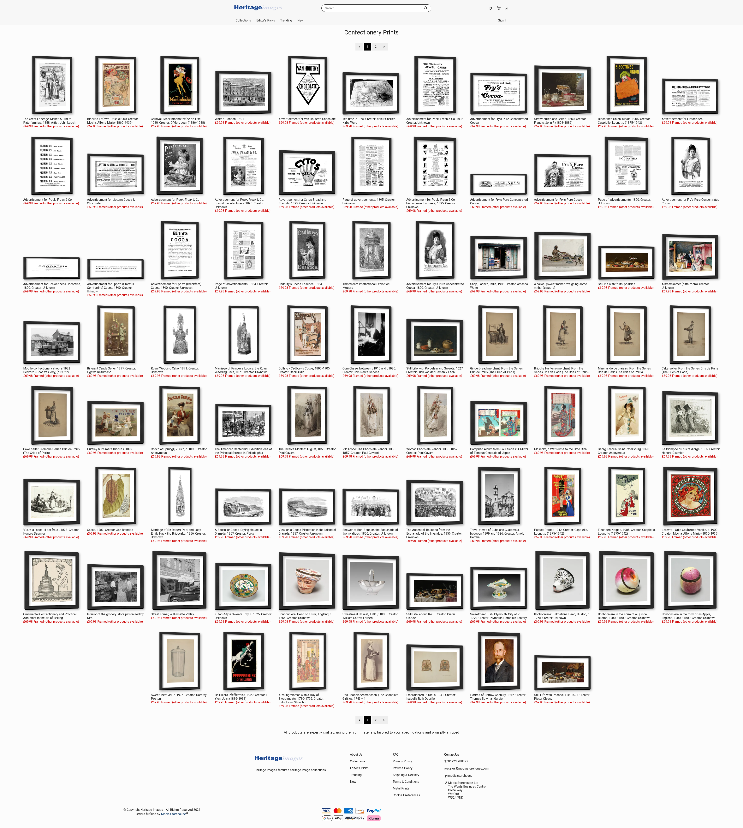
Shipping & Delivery (406, 775)
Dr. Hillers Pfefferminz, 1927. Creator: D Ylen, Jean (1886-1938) (241, 696)
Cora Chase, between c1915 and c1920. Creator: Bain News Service (369, 370)
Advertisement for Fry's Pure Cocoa (558, 199)
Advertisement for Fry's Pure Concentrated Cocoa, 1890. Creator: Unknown (435, 286)
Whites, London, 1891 (229, 119)
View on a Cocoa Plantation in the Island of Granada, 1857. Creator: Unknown (307, 531)
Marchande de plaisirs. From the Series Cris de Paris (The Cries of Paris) (624, 370)
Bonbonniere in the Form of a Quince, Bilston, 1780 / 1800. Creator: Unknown (624, 616)
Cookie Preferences (406, 795)
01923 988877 (458, 761)
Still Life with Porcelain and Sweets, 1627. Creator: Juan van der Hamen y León (434, 370)
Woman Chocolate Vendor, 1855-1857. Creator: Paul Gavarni (432, 451)
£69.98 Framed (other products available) (51, 126)
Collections (243, 20)
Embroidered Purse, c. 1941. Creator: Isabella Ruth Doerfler (431, 696)
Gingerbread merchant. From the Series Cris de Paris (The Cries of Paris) (496, 370)
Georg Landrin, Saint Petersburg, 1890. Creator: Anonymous (624, 451)
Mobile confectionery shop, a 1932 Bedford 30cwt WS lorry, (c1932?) (46, 370)
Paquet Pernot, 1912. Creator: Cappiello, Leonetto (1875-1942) (561, 531)
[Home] (258, 12)
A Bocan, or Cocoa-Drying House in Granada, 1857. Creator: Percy (238, 531)
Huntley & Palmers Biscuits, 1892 (109, 449)
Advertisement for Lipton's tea (682, 119)
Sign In (502, 20)
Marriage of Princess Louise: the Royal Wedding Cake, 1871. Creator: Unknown (241, 370)
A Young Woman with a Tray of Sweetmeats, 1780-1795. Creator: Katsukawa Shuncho (301, 698)
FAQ (395, 754)
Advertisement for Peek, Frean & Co (47, 199)
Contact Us (451, 754)
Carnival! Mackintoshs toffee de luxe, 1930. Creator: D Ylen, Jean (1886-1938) (178, 120)
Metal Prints (401, 788)
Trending (286, 20)
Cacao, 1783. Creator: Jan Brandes (110, 530)
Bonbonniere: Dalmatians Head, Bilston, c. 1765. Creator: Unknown (562, 616)
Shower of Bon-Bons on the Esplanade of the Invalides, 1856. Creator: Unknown (370, 531)
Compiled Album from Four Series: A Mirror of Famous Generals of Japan (499, 451)
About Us (356, 754)
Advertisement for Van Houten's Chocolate (307, 119)
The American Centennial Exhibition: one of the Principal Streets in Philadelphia (243, 451)
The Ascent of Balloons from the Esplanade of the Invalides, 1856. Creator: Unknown (434, 533)
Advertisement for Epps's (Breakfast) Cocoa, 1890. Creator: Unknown (176, 286)
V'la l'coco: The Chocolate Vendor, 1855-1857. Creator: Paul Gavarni (369, 451)
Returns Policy (403, 768)
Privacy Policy (402, 761)
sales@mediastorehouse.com (468, 768)
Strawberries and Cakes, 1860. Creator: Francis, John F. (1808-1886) (560, 120)
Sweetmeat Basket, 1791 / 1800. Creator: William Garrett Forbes (370, 616)
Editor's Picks (265, 20)
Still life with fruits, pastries (616, 284)
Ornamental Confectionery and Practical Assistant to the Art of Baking (49, 616)
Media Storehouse (173, 814)
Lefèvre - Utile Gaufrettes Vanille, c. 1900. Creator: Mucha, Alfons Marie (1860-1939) (690, 531)
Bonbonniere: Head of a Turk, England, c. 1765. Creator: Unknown (305, 616)
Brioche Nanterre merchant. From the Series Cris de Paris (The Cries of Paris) (561, 370)
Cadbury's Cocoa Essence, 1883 (300, 284)
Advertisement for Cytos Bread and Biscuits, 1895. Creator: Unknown (302, 201)
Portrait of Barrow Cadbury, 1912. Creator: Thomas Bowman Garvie (498, 696)
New (300, 20)
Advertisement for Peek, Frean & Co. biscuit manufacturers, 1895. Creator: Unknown (431, 203)
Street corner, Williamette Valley (172, 614)
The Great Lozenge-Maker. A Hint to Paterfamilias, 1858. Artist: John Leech (49, 120)
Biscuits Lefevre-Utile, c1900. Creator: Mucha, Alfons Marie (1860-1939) (113, 120)
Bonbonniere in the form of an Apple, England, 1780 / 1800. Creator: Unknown (688, 616)
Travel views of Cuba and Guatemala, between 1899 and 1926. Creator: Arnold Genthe (497, 533)
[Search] (425, 8)
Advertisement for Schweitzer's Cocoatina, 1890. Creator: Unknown (52, 286)
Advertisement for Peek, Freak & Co (175, 199)
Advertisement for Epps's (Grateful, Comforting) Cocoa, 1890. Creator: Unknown (110, 287)
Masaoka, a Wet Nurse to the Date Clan (560, 449)
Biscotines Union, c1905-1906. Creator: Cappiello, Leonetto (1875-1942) (624, 120)
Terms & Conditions (406, 781)
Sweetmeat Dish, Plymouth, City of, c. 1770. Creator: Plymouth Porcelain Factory (498, 616)
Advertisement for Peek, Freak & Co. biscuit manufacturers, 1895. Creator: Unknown (239, 203)
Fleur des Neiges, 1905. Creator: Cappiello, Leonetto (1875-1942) (627, 531)
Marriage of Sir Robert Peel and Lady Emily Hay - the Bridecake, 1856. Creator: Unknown (178, 533)
